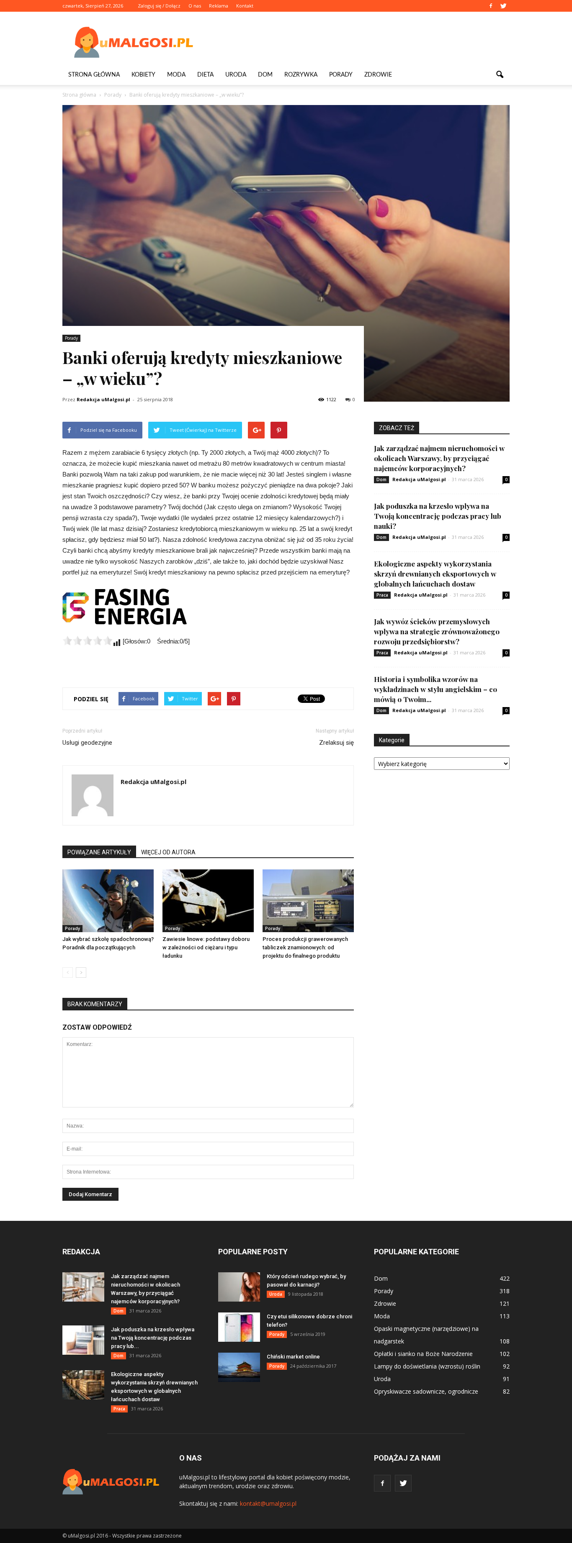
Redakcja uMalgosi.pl (103, 399)
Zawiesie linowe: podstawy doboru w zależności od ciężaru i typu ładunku (206, 947)
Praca (382, 595)
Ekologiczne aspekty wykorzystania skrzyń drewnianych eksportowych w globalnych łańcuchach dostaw (435, 573)
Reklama (218, 6)
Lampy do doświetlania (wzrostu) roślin (427, 1366)
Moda (176, 75)
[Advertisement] (357, 42)
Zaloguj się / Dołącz (159, 6)
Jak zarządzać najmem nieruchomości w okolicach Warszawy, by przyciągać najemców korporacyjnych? (439, 458)
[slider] (87, 641)
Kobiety (143, 75)
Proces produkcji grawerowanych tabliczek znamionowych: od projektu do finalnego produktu (305, 947)
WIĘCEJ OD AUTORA (168, 852)
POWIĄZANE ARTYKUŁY (99, 852)
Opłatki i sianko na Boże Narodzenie (423, 1354)
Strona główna (94, 75)
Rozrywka (300, 75)
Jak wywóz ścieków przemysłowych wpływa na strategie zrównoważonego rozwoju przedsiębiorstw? (437, 631)
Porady (341, 75)
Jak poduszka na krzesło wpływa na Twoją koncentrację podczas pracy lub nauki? (437, 516)
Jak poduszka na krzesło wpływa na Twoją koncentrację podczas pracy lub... (152, 1337)
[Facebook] (490, 6)
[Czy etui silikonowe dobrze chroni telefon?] (239, 1327)
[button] (500, 75)
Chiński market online (293, 1356)
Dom (265, 75)
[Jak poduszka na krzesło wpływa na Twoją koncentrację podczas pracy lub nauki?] (83, 1340)
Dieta (205, 75)
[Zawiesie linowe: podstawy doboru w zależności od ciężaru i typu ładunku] (208, 900)
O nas (194, 6)
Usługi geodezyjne (87, 742)
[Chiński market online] (239, 1367)
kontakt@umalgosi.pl (268, 1503)
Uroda (235, 75)
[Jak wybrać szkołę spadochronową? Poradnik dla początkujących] (108, 900)
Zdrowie (378, 75)
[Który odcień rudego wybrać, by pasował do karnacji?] (239, 1287)
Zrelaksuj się (336, 742)
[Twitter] (503, 6)
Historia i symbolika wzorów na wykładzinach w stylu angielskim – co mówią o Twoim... (435, 689)
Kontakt (244, 6)
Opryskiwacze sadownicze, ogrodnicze (426, 1391)
